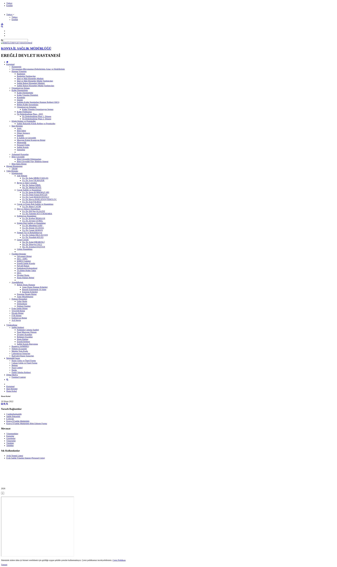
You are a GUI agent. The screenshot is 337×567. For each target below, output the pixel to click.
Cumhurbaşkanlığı (14, 414)
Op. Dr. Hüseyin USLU (32, 244)
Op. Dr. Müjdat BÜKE (31, 187)
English (9, 5)
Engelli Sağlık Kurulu (26, 263)
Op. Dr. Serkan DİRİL (31, 185)
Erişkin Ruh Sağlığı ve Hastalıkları (31, 223)
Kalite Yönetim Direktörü (27, 95)
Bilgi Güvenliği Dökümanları (29, 159)
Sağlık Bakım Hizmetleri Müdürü (31, 83)
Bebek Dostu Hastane (26, 285)
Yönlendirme (11, 325)
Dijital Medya (12, 375)
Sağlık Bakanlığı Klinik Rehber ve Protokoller (36, 123)
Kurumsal (10, 64)
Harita (14, 370)
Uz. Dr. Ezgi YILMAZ (31, 202)
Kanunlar (10, 436)
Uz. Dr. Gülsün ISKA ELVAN (35, 235)
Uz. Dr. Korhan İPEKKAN (33, 218)
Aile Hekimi (22, 176)
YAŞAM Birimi (18, 311)
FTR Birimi (16, 315)
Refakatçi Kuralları (25, 337)
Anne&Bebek (17, 282)
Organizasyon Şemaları (26, 107)
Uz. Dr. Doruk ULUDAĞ (33, 228)
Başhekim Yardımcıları (26, 76)
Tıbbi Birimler (12, 171)
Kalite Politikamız (24, 112)
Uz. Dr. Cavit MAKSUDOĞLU (35, 197)
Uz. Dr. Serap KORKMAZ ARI (35, 192)
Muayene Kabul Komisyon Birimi (31, 140)
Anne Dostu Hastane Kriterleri (35, 287)
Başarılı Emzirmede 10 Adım (34, 289)
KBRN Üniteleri (24, 261)
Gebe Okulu (22, 301)
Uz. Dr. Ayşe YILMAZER (33, 180)
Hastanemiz (16, 67)
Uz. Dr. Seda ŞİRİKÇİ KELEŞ (35, 178)
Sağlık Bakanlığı (13, 416)
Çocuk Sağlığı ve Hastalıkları (29, 190)
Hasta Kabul (11, 391)
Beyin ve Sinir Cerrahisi (27, 183)
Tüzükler (10, 443)
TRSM (14, 168)
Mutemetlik (21, 142)
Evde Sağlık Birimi (20, 308)
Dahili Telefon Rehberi (21, 372)
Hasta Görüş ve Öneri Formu (24, 360)
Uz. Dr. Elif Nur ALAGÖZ (33, 211)
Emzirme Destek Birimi (26, 294)
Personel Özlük (23, 145)
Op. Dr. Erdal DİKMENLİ (33, 242)
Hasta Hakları (22, 339)
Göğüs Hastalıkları (24, 249)
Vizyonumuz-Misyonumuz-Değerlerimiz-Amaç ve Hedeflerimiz (38, 69)
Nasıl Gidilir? (17, 368)
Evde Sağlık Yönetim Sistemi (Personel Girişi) (25, 458)
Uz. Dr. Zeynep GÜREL (32, 221)
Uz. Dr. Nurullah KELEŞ (32, 237)
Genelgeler (10, 438)
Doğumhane (22, 304)
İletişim (15, 365)
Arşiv (19, 128)
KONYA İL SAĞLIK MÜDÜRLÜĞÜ (26, 48)
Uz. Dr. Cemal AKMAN (32, 230)
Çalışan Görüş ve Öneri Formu (24, 363)
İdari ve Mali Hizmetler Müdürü (30, 78)
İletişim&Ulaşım (13, 358)
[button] (10, 14)
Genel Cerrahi (23, 240)
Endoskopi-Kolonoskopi (27, 268)
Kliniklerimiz (17, 173)
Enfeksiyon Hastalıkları (26, 216)
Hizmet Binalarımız (14, 166)
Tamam (4, 565)
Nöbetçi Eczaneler (19, 349)
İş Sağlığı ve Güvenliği (26, 138)
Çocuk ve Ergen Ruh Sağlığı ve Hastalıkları (35, 204)
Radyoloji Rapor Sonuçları (23, 356)
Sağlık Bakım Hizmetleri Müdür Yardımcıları (35, 86)
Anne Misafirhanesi (25, 296)
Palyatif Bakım (23, 266)
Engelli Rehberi (23, 342)
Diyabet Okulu (23, 275)
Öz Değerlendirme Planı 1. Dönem (36, 116)
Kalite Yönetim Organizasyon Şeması (37, 109)
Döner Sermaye (23, 133)
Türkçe (9, 3)
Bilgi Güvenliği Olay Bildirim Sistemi (32, 161)
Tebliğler (10, 445)
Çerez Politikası (119, 560)
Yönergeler (11, 441)
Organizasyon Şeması (21, 88)
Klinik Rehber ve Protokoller (24, 121)
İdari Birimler (17, 126)
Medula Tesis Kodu (20, 351)
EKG (19, 273)
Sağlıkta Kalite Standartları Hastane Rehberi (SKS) (38, 102)
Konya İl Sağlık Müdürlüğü (17, 421)
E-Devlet (10, 419)
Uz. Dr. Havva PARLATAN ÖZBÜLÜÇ (39, 199)
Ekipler (20, 100)
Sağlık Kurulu (23, 147)
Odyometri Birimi (24, 256)
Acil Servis (16, 320)
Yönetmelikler (12, 434)
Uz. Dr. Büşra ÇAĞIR (31, 206)
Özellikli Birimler (19, 254)
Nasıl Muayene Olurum (26, 332)
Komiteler (21, 97)
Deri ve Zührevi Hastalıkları (28, 209)
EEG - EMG (22, 259)
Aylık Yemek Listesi (14, 456)
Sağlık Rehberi (18, 327)
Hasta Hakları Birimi (25, 278)
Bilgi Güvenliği (18, 157)
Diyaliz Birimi (17, 313)
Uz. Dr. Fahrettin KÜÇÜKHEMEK (37, 214)
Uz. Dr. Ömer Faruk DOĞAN (34, 195)
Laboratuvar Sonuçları (21, 353)
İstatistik (20, 135)
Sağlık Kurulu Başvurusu (27, 344)
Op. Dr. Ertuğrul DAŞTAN (33, 247)
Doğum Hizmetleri (19, 299)
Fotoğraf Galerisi (19, 377)
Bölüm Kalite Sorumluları (27, 104)
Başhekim (21, 74)
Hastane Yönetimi (19, 71)
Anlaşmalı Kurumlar (20, 154)
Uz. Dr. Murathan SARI (32, 225)
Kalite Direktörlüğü (20, 90)
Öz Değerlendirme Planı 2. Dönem (36, 119)
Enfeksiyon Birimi (19, 318)
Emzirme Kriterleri (30, 292)
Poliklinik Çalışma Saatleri (28, 330)
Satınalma (21, 150)
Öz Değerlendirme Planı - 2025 (30, 114)
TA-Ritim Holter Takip (26, 270)
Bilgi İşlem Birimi (19, 164)
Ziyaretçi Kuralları (24, 334)
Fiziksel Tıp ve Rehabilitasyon (29, 232)
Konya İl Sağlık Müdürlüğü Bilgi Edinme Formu (26, 423)
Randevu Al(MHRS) (20, 346)
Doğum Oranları (24, 306)
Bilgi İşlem (21, 131)
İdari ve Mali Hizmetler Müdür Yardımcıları (35, 81)
